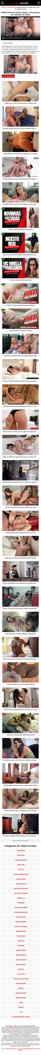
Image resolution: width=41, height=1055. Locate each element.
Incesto (4, 7)
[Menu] (2, 3)
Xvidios (5, 1036)
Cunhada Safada (11, 7)
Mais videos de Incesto (20, 840)
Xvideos (26, 1036)
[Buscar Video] (38, 3)
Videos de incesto (14, 1027)
